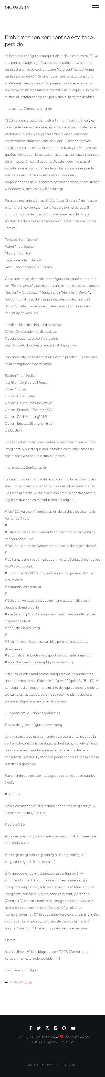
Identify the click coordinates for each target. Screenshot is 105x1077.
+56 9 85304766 (76, 1036)
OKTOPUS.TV (17, 7)
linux (13, 982)
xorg (29, 982)
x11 (21, 982)
